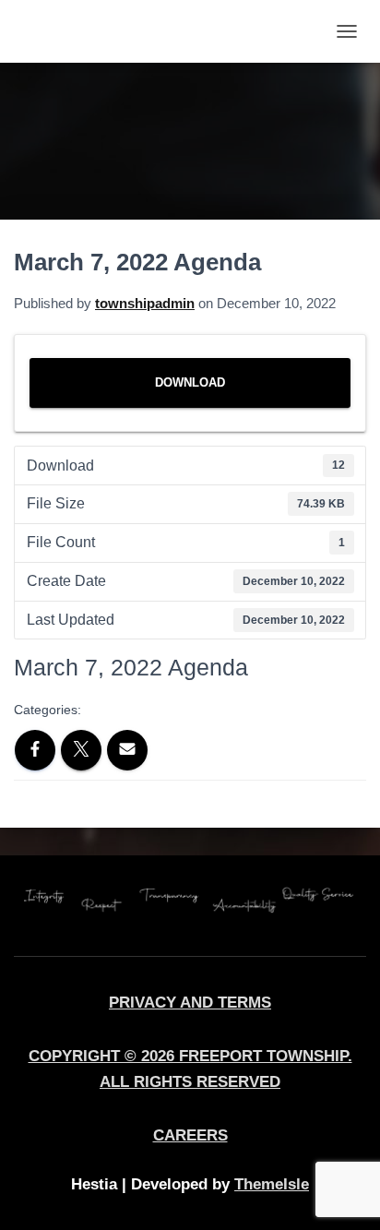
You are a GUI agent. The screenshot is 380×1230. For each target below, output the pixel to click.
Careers (190, 1135)
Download (190, 382)
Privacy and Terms (190, 1002)
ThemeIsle (271, 1184)
